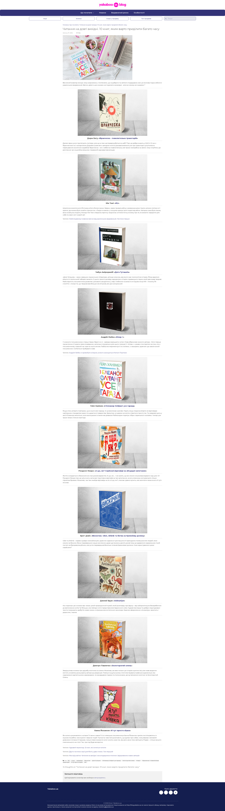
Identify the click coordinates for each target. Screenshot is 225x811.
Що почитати (86, 13)
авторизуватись (99, 778)
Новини (102, 13)
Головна (65, 25)
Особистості (139, 13)
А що (73, 760)
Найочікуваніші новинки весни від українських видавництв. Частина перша (99, 219)
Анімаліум (119, 601)
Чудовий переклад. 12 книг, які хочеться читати (87, 747)
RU (116, 203)
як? (85, 762)
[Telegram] (171, 792)
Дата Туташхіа (122, 272)
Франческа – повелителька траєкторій (118, 138)
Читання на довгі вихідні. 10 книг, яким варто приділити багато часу (103, 25)
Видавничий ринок (119, 13)
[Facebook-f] (161, 792)
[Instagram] (166, 792)
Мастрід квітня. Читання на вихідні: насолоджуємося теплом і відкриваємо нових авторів (104, 755)
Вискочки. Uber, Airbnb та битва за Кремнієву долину (118, 536)
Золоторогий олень (121, 666)
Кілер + (119, 337)
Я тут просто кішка (120, 730)
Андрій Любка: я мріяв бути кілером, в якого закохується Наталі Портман (98, 353)
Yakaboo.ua (52, 789)
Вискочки (87, 760)
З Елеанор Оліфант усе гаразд (119, 406)
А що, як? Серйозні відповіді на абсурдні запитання (120, 471)
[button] (45, 18)
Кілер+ (138, 760)
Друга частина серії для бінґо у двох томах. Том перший (91, 752)
